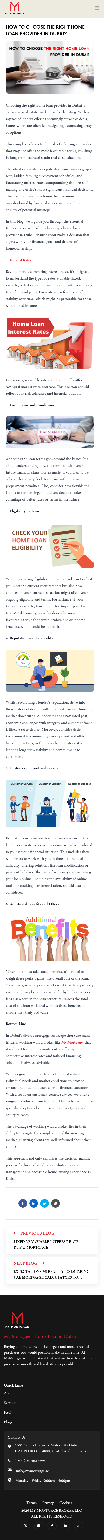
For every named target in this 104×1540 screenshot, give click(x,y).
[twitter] (44, 1203)
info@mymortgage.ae (32, 1471)
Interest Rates (20, 260)
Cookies (65, 1503)
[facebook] (22, 1203)
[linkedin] (33, 1203)
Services (10, 1403)
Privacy (48, 1503)
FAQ (7, 1413)
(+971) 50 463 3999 (30, 1461)
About (9, 1393)
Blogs (8, 1422)
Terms (31, 1503)
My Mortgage (72, 1042)
